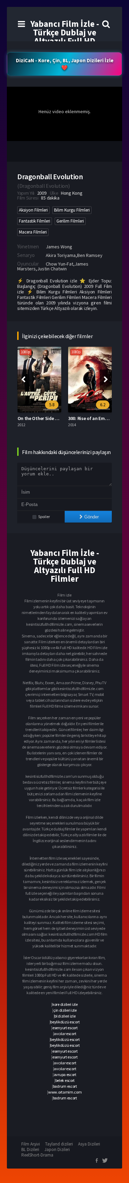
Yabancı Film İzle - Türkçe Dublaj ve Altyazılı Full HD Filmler (64, 36)
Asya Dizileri (89, 1144)
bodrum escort (65, 1086)
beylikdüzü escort (64, 1021)
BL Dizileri (30, 1149)
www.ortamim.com (65, 1092)
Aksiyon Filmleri (33, 210)
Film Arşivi (30, 1144)
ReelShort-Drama (37, 1155)
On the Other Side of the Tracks (50, 418)
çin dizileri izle (65, 1010)
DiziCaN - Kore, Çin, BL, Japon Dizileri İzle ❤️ (65, 64)
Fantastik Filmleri (34, 221)
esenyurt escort (65, 1027)
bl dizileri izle (64, 1016)
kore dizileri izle (65, 1004)
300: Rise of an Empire (90, 418)
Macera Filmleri (33, 232)
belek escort (65, 1080)
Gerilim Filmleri (70, 221)
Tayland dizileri (59, 1144)
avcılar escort (65, 1033)
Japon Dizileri (57, 1149)
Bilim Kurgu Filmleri (72, 210)
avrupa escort (65, 1074)
